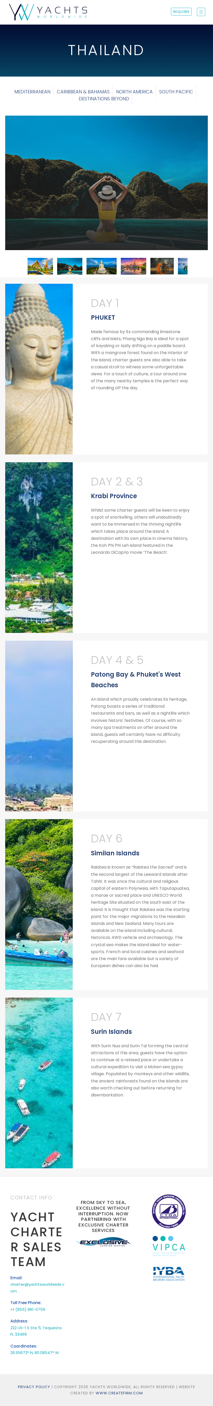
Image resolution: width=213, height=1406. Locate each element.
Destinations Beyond (104, 98)
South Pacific (176, 91)
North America (134, 91)
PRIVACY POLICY (34, 1386)
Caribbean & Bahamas (83, 91)
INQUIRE (181, 11)
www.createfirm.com (119, 1393)
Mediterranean (32, 91)
